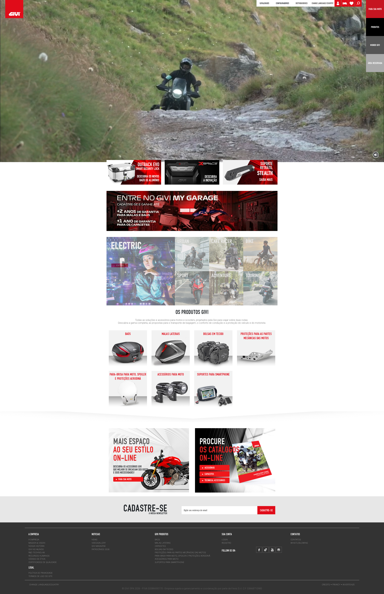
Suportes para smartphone (213, 374)
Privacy (336, 584)
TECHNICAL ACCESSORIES (215, 480)
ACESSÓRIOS (210, 467)
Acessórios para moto (171, 374)
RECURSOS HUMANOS (39, 556)
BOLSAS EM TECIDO (213, 334)
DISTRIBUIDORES (302, 3)
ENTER (120, 268)
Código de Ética (36, 559)
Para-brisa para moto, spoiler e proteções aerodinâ (128, 376)
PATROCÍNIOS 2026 (101, 549)
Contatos (296, 539)
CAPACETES (209, 473)
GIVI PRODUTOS (161, 534)
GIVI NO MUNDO (36, 549)
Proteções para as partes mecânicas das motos (256, 336)
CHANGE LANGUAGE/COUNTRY (322, 3)
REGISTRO (226, 543)
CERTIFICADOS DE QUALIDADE (42, 562)
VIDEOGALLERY (99, 543)
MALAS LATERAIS (171, 334)
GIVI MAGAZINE (99, 546)
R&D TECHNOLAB (36, 552)
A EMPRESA (33, 539)
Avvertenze (349, 584)
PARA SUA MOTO (124, 479)
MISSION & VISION (36, 543)
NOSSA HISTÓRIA (36, 546)
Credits (326, 584)
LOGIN (225, 539)
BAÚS (128, 334)
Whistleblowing (299, 543)
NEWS (94, 539)
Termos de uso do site (40, 576)
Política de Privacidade (40, 573)
